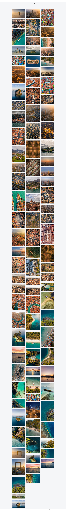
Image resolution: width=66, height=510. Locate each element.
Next (49, 509)
